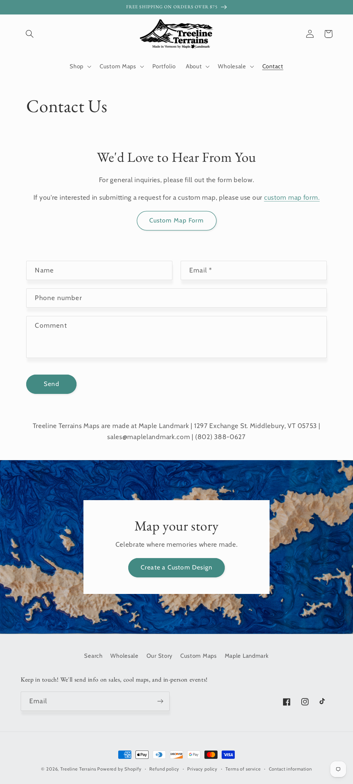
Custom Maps (198, 655)
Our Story (159, 655)
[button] (30, 34)
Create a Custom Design (176, 567)
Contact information (290, 769)
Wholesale (124, 655)
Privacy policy (202, 769)
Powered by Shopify (119, 769)
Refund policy (164, 769)
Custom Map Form (176, 220)
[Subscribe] (160, 701)
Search (93, 655)
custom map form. (292, 197)
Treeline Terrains (78, 769)
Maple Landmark (247, 655)
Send (51, 384)
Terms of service (243, 769)
